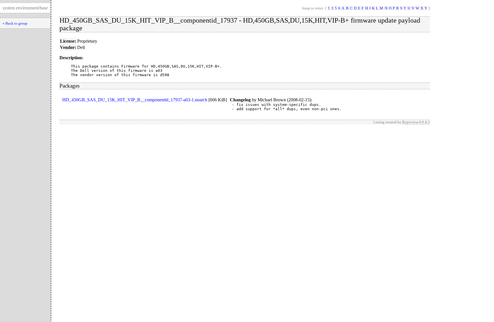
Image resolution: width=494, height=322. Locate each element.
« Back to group (15, 23)
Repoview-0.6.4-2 (416, 122)
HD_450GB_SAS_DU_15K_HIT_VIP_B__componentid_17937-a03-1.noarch (134, 99)
